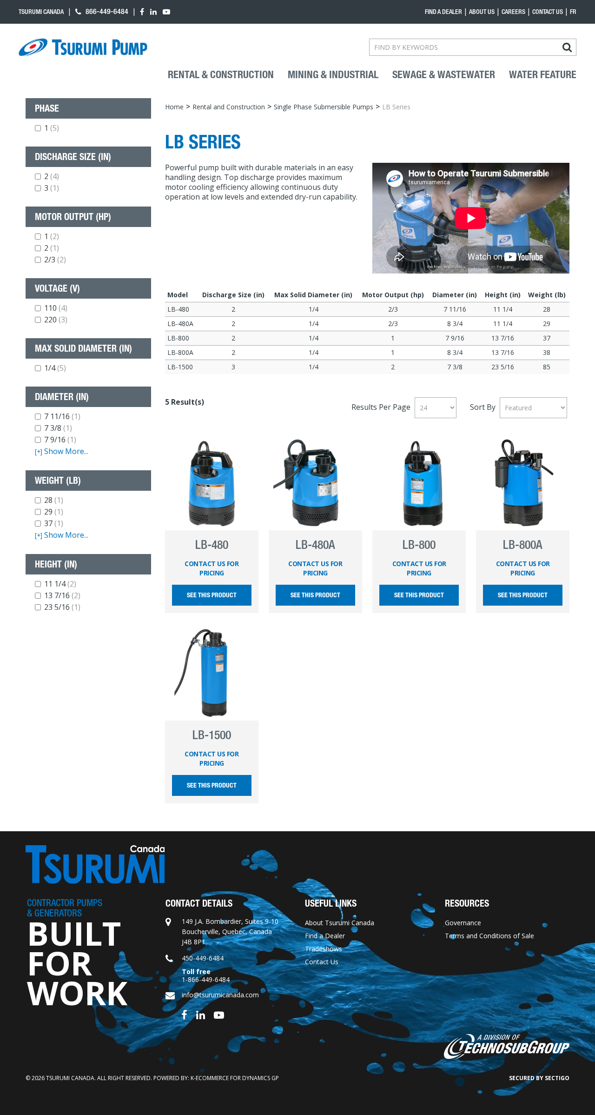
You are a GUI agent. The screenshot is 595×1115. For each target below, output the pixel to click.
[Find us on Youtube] (219, 1014)
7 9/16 (60, 439)
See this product (212, 595)
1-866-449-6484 (206, 979)
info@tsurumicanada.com (220, 994)
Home (174, 106)
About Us (482, 11)
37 (53, 523)
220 (55, 319)
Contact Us (547, 11)
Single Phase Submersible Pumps (323, 106)
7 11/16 (62, 416)
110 (55, 308)
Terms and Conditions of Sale (489, 935)
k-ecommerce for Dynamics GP (235, 1078)
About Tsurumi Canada (339, 922)
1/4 (55, 368)
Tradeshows (323, 948)
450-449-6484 (203, 958)
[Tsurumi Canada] (83, 47)
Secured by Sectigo (539, 1078)
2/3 (55, 259)
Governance (463, 922)
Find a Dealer (325, 935)
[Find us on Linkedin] (200, 1014)
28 (53, 500)
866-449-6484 (106, 11)
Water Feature (542, 75)
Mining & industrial (333, 75)
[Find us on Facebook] (184, 1014)
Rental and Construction (228, 106)
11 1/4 (60, 583)
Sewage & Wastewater (443, 75)
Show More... (61, 451)
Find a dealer (443, 11)
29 (53, 511)
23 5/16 (62, 607)
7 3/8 (58, 428)
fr (573, 11)
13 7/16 (62, 595)
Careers (513, 11)
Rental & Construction (221, 75)
